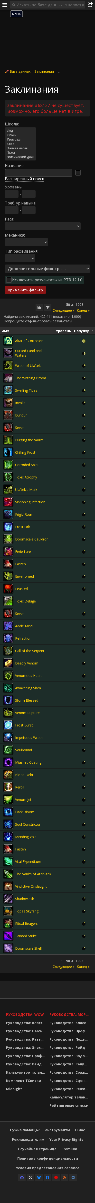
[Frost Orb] (8, 526)
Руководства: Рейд (24, 1064)
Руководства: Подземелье (69, 1039)
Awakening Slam (28, 688)
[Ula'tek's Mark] (8, 489)
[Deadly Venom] (8, 663)
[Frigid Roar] (8, 514)
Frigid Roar (23, 514)
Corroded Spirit (27, 464)
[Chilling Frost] (8, 452)
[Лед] (20, 131)
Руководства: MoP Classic (69, 1014)
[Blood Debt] (8, 774)
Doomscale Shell (28, 948)
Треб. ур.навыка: (20, 203)
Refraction (23, 638)
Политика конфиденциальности (47, 1158)
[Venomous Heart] (8, 675)
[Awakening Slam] (8, 687)
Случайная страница (37, 1149)
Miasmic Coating (28, 762)
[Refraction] (8, 638)
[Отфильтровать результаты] (47, 307)
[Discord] (22, 1177)
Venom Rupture (27, 712)
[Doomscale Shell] (8, 948)
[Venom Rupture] (8, 712)
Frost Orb (22, 526)
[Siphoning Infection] (8, 501)
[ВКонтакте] (73, 1177)
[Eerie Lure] (8, 551)
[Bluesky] (39, 1177)
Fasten (20, 564)
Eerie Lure (23, 551)
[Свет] (20, 144)
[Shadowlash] (8, 898)
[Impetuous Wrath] (8, 737)
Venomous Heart (28, 675)
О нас (80, 1130)
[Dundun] (8, 415)
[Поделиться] (90, 5)
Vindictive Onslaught (31, 886)
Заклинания (44, 71)
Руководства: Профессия (26, 1055)
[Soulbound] (8, 749)
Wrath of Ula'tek (28, 365)
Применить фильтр (25, 290)
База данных (20, 71)
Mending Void (26, 836)
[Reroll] (8, 787)
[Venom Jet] (8, 799)
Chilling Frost (25, 452)
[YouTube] (56, 1177)
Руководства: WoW (25, 1014)
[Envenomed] (8, 576)
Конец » (83, 310)
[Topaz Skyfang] (8, 911)
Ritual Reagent (26, 923)
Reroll (19, 787)
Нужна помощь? (25, 1130)
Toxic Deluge (25, 601)
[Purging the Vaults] (8, 439)
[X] (30, 1177)
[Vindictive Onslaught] (8, 886)
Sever (19, 427)
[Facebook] (47, 1177)
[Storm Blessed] (8, 700)
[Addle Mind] (8, 625)
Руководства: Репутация (69, 1064)
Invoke (20, 402)
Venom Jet (23, 799)
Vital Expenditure (28, 861)
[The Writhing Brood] (8, 377)
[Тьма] (20, 152)
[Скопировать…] (39, 307)
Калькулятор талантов (26, 1072)
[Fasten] (8, 563)
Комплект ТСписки (23, 1080)
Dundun (21, 415)
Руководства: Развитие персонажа (26, 1039)
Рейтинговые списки (68, 1105)
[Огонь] (20, 135)
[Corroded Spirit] (8, 464)
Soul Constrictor (27, 824)
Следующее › (63, 310)
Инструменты (57, 1130)
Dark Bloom (24, 812)
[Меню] (5, 5)
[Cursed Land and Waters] (8, 353)
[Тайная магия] (20, 148)
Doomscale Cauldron (31, 539)
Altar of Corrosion (29, 340)
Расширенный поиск (24, 178)
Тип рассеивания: (21, 251)
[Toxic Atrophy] (8, 477)
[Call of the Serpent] (8, 650)
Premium (69, 1149)
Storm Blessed (26, 700)
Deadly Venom (26, 663)
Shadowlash (24, 898)
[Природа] (20, 139)
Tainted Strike (26, 936)
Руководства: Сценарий (69, 1080)
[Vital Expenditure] (8, 861)
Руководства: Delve (24, 1031)
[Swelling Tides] (8, 390)
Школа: (12, 124)
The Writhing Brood (30, 378)
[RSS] (64, 1177)
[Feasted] (8, 588)
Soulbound (23, 750)
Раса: (9, 219)
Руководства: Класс (24, 1022)
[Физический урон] (20, 157)
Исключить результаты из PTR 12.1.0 (47, 280)
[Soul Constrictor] (8, 824)
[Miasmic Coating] (8, 762)
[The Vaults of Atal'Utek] (8, 873)
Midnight (14, 1089)
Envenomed (24, 576)
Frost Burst (24, 725)
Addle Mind (24, 626)
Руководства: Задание (69, 1055)
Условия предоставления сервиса (47, 1168)
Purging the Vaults (29, 440)
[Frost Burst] (8, 725)
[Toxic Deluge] (8, 601)
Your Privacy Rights (66, 1139)
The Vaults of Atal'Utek (33, 874)
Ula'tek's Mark (26, 489)
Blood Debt (24, 774)
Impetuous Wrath (29, 737)
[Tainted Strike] (8, 935)
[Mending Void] (8, 836)
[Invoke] (8, 402)
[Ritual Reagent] (8, 923)
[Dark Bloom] (8, 811)
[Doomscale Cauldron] (8, 539)
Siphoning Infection (30, 502)
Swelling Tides (26, 390)
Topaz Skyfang (26, 911)
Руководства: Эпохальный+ (26, 1047)
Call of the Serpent (29, 650)
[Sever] (8, 427)
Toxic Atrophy (26, 477)
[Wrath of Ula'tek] (8, 365)
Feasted (21, 588)
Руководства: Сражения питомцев (69, 1072)
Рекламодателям (28, 1139)
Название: (14, 165)
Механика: (15, 235)
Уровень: (13, 187)
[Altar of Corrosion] (8, 340)
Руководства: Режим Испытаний (69, 1089)
